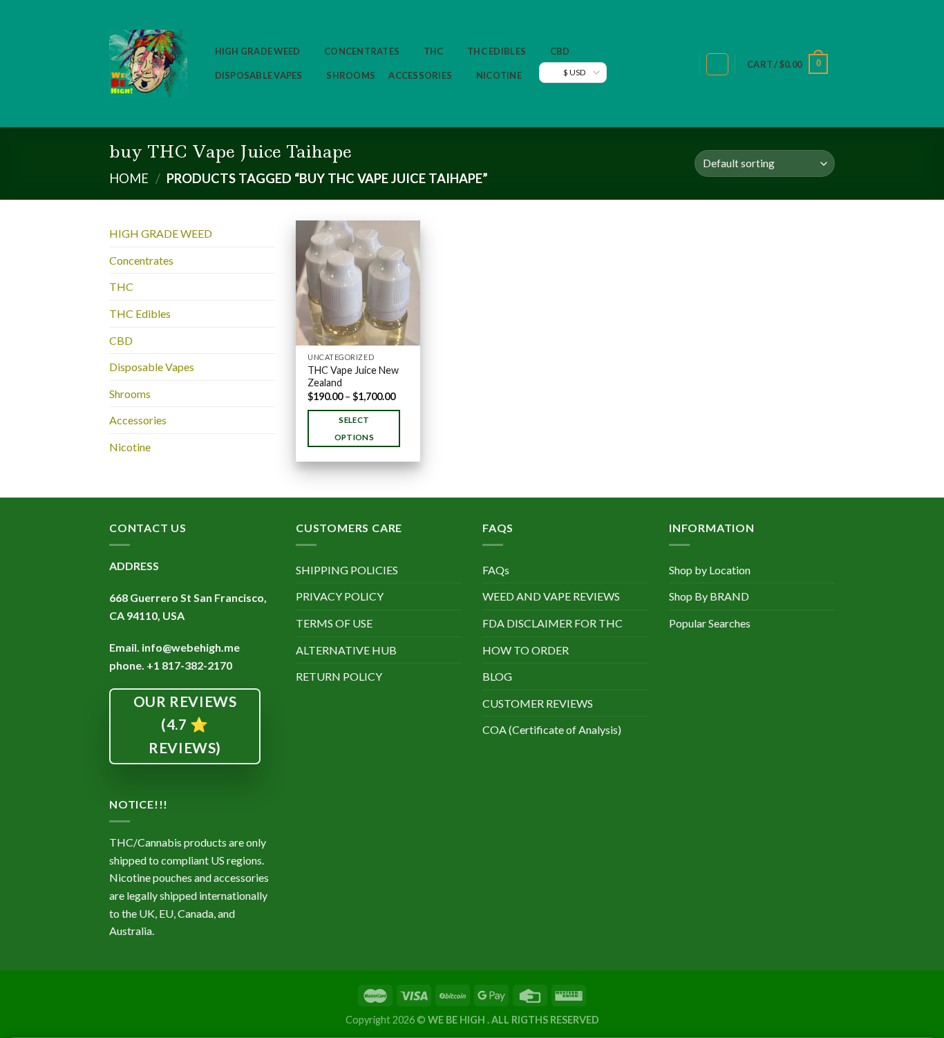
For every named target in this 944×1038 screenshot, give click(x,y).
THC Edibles (496, 51)
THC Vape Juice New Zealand (353, 376)
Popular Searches (710, 623)
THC (434, 51)
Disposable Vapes (259, 75)
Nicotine (499, 75)
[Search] (682, 64)
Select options (354, 428)
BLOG (497, 676)
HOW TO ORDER (525, 650)
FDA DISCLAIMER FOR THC (552, 623)
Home (129, 178)
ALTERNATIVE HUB (346, 650)
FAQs (495, 569)
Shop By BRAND (709, 596)
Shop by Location (710, 569)
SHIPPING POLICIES (347, 569)
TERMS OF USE (334, 623)
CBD (560, 51)
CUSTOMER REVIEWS (537, 703)
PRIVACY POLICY (340, 596)
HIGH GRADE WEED (258, 51)
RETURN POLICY (339, 676)
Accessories (420, 75)
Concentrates (361, 51)
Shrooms (350, 75)
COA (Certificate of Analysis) (551, 729)
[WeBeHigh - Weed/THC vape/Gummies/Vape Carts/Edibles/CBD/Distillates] (148, 63)
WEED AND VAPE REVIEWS (551, 596)
